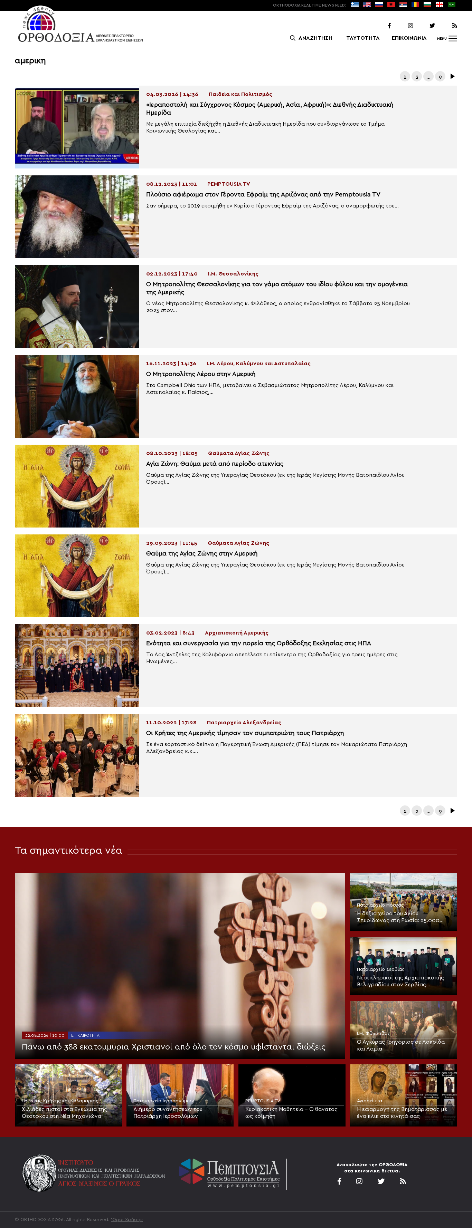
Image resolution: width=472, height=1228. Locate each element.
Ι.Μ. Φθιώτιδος (373, 1033)
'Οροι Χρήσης (127, 1219)
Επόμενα (452, 76)
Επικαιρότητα (85, 1035)
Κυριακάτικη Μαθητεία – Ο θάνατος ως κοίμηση (291, 1112)
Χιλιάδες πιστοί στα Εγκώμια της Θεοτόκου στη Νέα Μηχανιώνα (64, 1112)
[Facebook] (380, 25)
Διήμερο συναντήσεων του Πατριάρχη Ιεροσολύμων (167, 1112)
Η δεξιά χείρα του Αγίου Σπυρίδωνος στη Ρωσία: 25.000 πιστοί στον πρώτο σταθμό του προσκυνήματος (398, 917)
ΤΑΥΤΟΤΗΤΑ (363, 38)
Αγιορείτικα (369, 1101)
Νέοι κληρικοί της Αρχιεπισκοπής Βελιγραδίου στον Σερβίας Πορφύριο (400, 981)
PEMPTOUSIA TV (262, 1101)
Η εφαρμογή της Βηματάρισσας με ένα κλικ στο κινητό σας (402, 1112)
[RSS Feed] (446, 25)
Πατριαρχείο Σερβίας (381, 969)
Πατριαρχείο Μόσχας (380, 905)
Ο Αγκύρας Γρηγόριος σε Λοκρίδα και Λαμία (401, 1045)
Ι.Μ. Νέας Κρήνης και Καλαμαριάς (60, 1101)
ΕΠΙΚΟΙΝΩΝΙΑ (409, 38)
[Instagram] (402, 25)
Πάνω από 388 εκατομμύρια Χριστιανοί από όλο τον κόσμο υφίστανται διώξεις (173, 1047)
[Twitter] (424, 25)
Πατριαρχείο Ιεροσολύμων (163, 1101)
